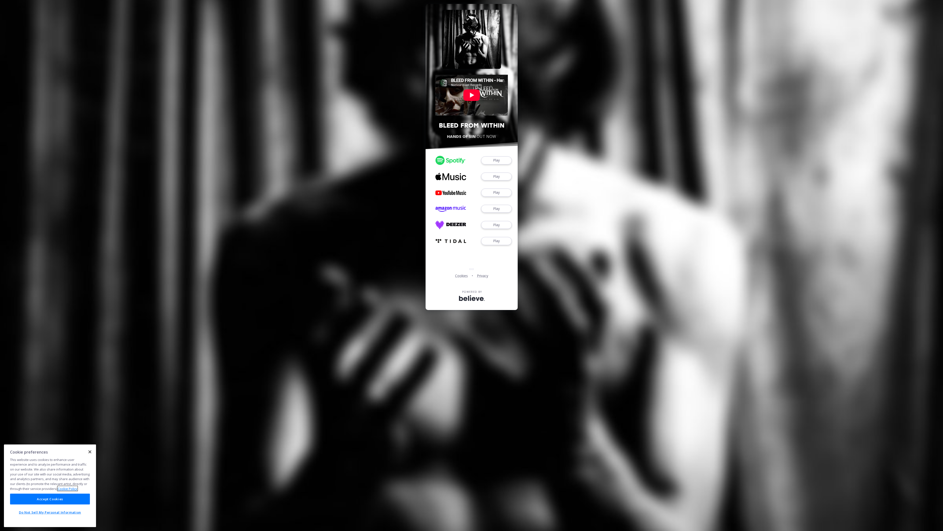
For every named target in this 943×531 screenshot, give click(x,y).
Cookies (461, 275)
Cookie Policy (67, 488)
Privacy (482, 275)
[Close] (89, 451)
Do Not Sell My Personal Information (50, 512)
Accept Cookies (50, 499)
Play (496, 160)
